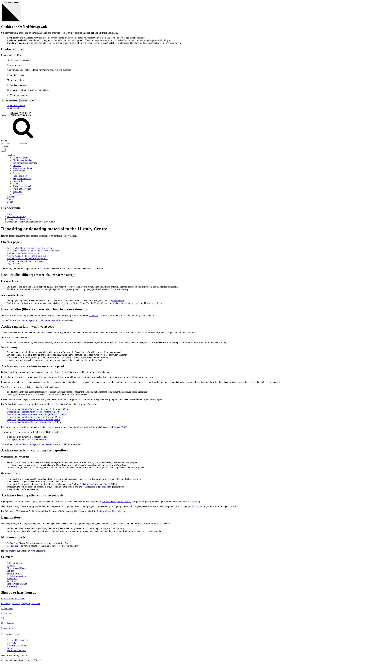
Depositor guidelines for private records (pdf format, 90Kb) (34, 422)
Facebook (5, 603)
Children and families (22, 160)
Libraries (17, 165)
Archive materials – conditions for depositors (27, 258)
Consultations (7, 623)
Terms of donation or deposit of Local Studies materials (33, 320)
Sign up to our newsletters (13, 598)
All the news (7, 608)
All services (18, 194)
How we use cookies (16, 645)
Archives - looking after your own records (26, 261)
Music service (19, 170)
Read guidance (13, 546)
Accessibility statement (17, 640)
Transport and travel (22, 186)
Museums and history (22, 168)
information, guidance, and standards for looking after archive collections (93, 511)
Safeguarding (7, 628)
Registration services (22, 178)
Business (11, 196)
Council (10, 199)
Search (4, 140)
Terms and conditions (16, 650)
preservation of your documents (116, 501)
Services (11, 155)
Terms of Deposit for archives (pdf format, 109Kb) (46, 444)
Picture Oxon (118, 300)
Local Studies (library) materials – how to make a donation (33, 250)
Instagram (25, 603)
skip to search (13, 108)
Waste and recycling (22, 189)
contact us (93, 315)
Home (10, 214)
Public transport (20, 176)
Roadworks (18, 181)
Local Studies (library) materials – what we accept (29, 248)
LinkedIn (16, 603)
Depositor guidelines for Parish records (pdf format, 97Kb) (33, 412)
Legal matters (13, 263)
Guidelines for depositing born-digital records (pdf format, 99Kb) (97, 427)
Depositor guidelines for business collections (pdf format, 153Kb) (36, 414)
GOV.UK (11, 643)
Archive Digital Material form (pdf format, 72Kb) (94, 484)
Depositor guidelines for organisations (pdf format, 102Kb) (33, 417)
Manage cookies (27, 100)
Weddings (17, 191)
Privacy (10, 648)
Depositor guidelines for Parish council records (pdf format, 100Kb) (37, 409)
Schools (16, 183)
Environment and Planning (25, 163)
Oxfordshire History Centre (19, 219)
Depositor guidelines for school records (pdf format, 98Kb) (33, 419)
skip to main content (16, 105)
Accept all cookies (10, 100)
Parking (16, 173)
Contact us (197, 506)
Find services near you (17, 584)
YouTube (35, 603)
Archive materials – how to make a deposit (26, 256)
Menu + (5, 116)
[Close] (3, 150)
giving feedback (38, 551)
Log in (10, 202)
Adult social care (20, 157)
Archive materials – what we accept (23, 253)
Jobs (3, 618)
